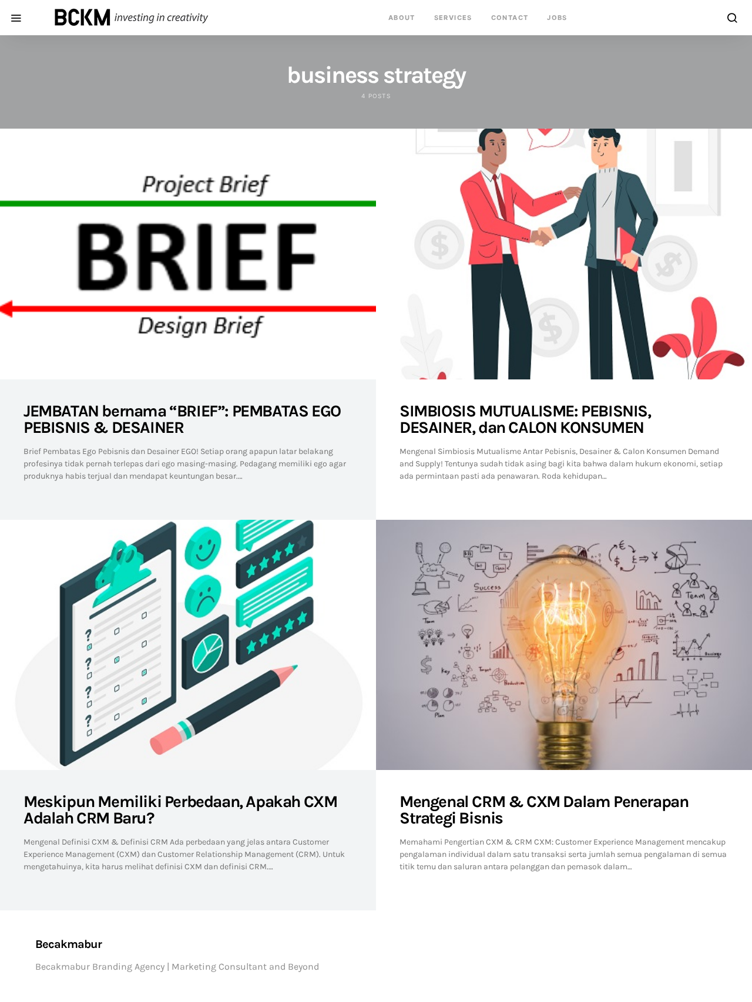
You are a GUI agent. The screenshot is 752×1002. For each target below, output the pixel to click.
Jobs (557, 18)
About (401, 18)
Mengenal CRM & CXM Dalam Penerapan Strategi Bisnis (544, 810)
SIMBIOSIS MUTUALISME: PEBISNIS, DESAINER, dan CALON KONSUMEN (525, 419)
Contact (510, 18)
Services (453, 18)
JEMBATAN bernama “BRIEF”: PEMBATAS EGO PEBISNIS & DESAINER (182, 419)
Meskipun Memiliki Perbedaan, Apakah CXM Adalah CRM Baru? (180, 810)
